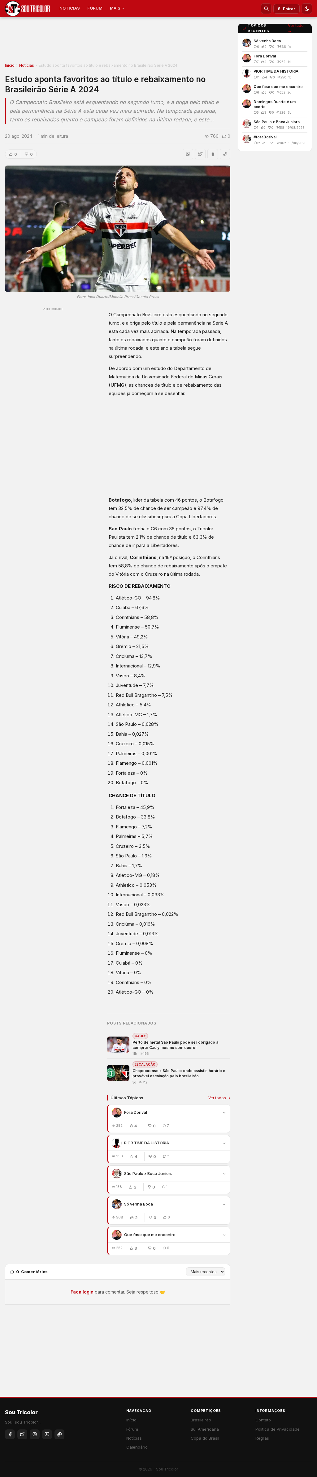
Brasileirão (201, 1419)
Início (131, 1419)
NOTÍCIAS (69, 8)
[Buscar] (266, 8)
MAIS (115, 8)
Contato (263, 1419)
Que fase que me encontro (150, 1234)
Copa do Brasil (205, 1438)
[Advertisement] (117, 42)
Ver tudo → (296, 28)
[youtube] (47, 1434)
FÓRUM (94, 8)
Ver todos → (219, 1098)
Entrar (289, 8)
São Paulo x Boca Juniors (148, 1173)
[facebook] (10, 1434)
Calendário (137, 1447)
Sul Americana (205, 1429)
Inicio (10, 65)
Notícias (26, 65)
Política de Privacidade (277, 1429)
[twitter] (22, 1434)
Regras (262, 1438)
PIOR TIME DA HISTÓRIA (146, 1142)
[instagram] (35, 1434)
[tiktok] (59, 1434)
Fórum (132, 1429)
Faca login (82, 1291)
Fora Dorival (135, 1112)
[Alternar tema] (307, 8)
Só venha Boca (138, 1203)
